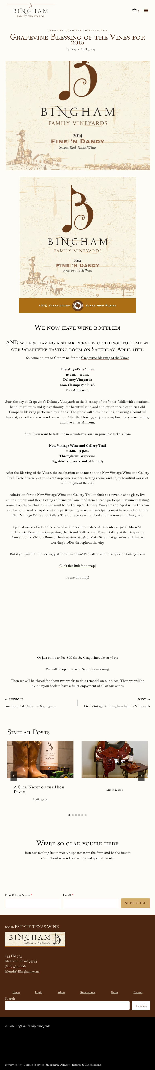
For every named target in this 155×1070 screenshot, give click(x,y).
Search (10, 998)
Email (67, 895)
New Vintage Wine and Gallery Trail (77, 445)
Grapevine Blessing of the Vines (105, 358)
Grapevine (55, 30)
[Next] (141, 776)
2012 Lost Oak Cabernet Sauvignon (30, 703)
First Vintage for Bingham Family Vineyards (117, 703)
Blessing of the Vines (77, 369)
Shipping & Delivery (58, 1064)
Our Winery (74, 30)
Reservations (87, 992)
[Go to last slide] (13, 776)
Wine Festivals (96, 30)
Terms (114, 992)
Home (16, 992)
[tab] (69, 815)
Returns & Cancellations (86, 1064)
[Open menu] (146, 10)
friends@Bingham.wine (22, 971)
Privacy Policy (13, 1064)
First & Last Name (17, 895)
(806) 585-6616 (15, 966)
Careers (138, 992)
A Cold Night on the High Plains (39, 789)
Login (38, 992)
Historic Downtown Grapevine (38, 532)
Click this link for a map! (77, 566)
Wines (61, 992)
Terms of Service (34, 1064)
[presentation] (40, 759)
